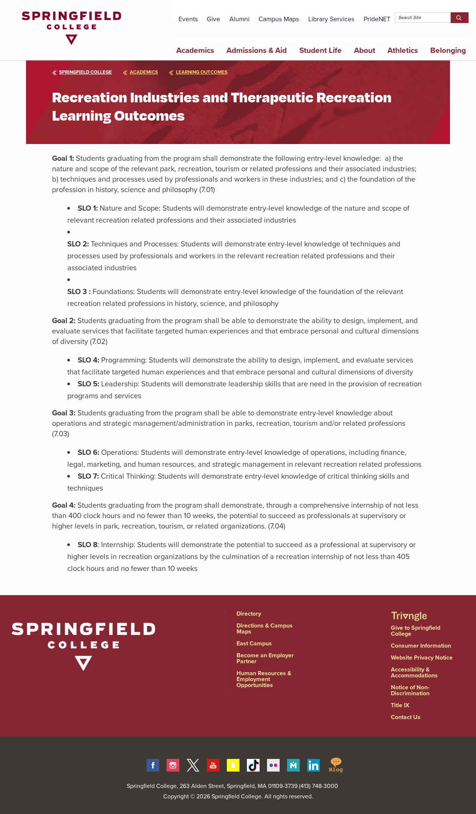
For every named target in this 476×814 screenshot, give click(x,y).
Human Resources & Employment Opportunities (264, 679)
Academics (195, 50)
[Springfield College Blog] (335, 764)
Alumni (239, 19)
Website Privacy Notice (422, 657)
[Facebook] (153, 764)
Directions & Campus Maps (265, 628)
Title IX (400, 705)
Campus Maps (278, 19)
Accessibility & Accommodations (414, 672)
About (364, 50)
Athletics (402, 50)
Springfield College (85, 72)
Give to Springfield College (415, 630)
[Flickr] (273, 764)
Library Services (331, 19)
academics (144, 72)
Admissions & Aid (256, 50)
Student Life (320, 50)
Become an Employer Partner (265, 658)
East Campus (254, 643)
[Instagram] (173, 764)
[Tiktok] (253, 764)
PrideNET (377, 19)
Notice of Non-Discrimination (410, 690)
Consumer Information (421, 645)
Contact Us (406, 717)
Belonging (448, 50)
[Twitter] (193, 764)
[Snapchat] (233, 764)
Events (188, 19)
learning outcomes (202, 72)
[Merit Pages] (293, 764)
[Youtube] (213, 764)
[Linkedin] (313, 764)
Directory (249, 613)
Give (213, 19)
